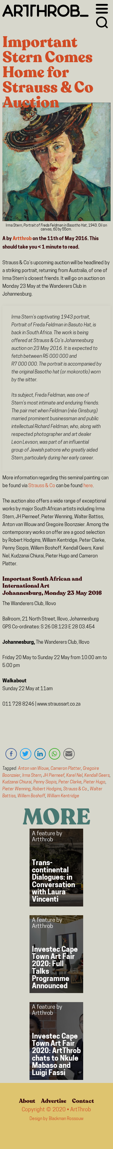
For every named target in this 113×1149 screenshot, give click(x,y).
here (88, 486)
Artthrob (22, 238)
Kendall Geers (97, 775)
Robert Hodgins (47, 789)
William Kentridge (63, 796)
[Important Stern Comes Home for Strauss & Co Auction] (56, 163)
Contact (83, 1101)
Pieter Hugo (94, 782)
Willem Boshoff (31, 796)
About (27, 1101)
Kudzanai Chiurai (17, 782)
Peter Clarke (70, 782)
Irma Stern (31, 775)
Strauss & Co (41, 486)
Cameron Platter (66, 769)
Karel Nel (74, 775)
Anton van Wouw (33, 769)
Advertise (53, 1101)
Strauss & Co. (75, 789)
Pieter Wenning (16, 789)
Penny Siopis (45, 782)
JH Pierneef (53, 775)
